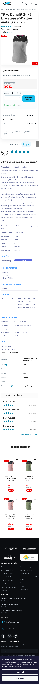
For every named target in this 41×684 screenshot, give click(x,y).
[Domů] (2, 9)
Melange (29, 386)
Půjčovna (23, 583)
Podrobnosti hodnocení (9, 29)
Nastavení (20, 672)
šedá (24, 365)
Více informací (16, 666)
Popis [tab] (26, 144)
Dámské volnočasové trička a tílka (30, 359)
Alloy (24, 386)
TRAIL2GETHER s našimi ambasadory (12, 610)
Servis (22, 586)
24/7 (24, 382)
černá (24, 369)
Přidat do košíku (28, 98)
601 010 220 (10, 629)
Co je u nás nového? (7, 570)
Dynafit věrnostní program (8, 587)
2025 (24, 373)
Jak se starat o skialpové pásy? (10, 604)
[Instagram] (15, 636)
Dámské (25, 377)
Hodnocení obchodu (7, 580)
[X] (9, 636)
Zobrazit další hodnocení (28, 435)
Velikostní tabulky (25, 590)
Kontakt (3, 584)
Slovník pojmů (24, 574)
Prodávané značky (25, 567)
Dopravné (4, 591)
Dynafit (9, 32)
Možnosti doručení (8, 119)
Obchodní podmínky (7, 574)
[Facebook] (3, 636)
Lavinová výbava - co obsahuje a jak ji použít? (14, 598)
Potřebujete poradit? (26, 570)
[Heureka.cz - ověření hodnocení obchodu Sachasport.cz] (29, 557)
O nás (3, 567)
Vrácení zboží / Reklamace (8, 577)
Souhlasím (20, 679)
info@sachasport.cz (12, 622)
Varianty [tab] (15, 144)
